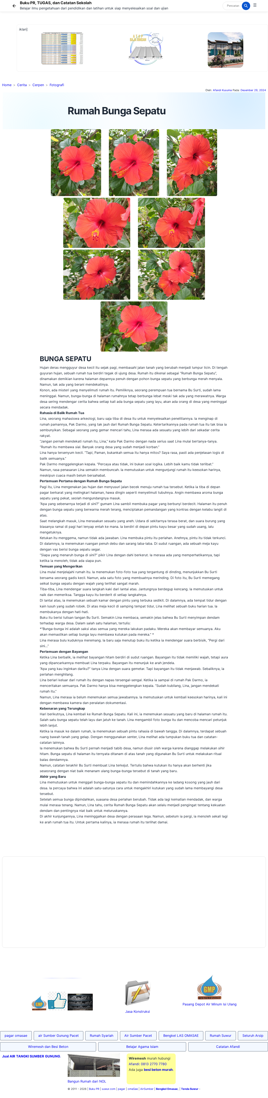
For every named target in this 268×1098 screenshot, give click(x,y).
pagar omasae (16, 1035)
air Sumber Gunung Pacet (58, 1035)
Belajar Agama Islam (142, 1046)
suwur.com (108, 1088)
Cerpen (38, 85)
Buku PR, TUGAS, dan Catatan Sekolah (55, 2)
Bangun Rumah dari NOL (87, 1081)
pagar (121, 1088)
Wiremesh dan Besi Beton (48, 1046)
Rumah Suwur (220, 1035)
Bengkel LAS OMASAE (181, 1035)
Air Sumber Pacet (138, 1035)
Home (7, 85)
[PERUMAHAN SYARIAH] (57, 1009)
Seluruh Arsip (252, 1035)
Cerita (22, 85)
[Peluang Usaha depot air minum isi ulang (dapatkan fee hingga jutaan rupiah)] (39, 1009)
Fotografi (57, 85)
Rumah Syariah (101, 1035)
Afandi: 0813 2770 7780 (148, 1064)
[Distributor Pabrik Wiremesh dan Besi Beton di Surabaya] (80, 1009)
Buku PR (94, 1088)
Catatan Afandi (228, 1046)
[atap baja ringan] (145, 66)
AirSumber (146, 1088)
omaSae (133, 1088)
